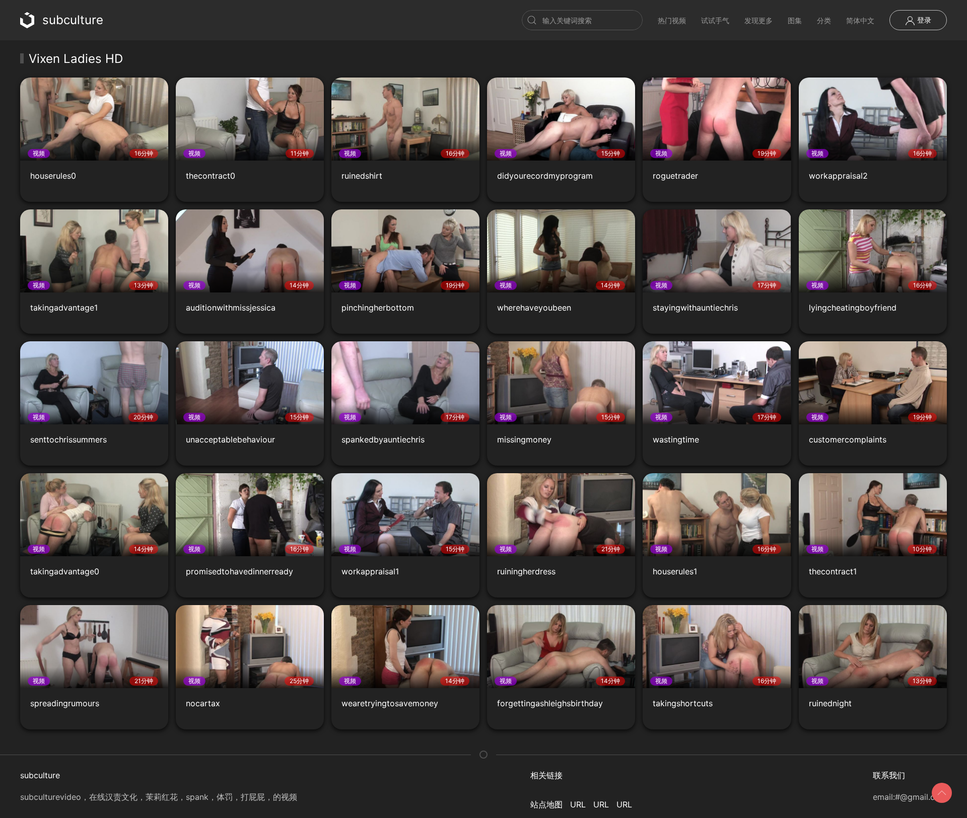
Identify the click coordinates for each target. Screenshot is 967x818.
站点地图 (546, 804)
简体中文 (860, 20)
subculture (72, 20)
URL (578, 804)
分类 (824, 20)
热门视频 (672, 20)
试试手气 (715, 20)
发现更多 (758, 20)
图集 (795, 20)
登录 (923, 20)
